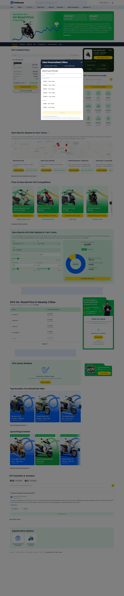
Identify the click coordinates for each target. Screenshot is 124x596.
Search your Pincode (50, 73)
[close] (81, 62)
